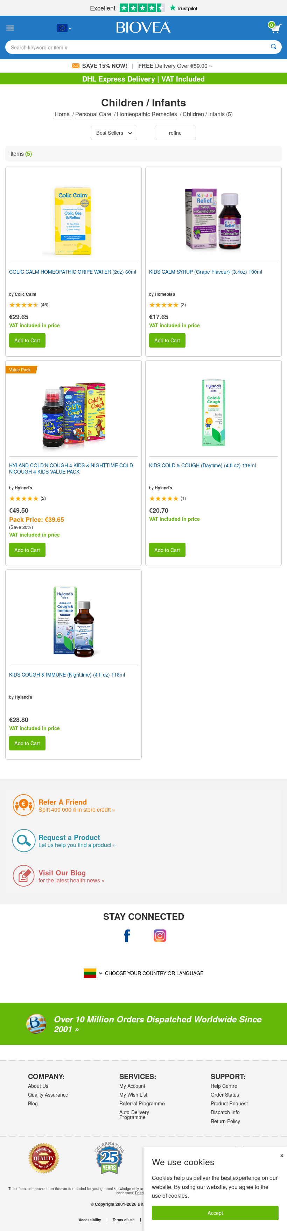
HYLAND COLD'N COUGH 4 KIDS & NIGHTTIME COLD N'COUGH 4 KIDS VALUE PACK (71, 468)
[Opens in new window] (127, 936)
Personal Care (94, 114)
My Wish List (133, 1094)
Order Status (225, 1094)
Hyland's (23, 487)
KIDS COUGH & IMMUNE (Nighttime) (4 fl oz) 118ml (67, 674)
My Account (132, 1085)
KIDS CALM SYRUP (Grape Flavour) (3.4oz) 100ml (205, 271)
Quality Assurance (48, 1094)
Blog (33, 1103)
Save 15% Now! (104, 66)
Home (63, 114)
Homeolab (165, 294)
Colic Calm (25, 294)
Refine (175, 132)
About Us (38, 1085)
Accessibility (90, 1220)
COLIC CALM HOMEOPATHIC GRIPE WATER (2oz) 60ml (72, 271)
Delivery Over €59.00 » (175, 66)
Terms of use (124, 1220)
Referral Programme (142, 1103)
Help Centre (224, 1085)
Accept (215, 1212)
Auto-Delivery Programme (134, 1114)
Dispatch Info (225, 1111)
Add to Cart (27, 340)
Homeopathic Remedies (147, 114)
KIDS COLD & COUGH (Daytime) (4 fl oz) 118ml (202, 465)
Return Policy (225, 1121)
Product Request (229, 1103)
